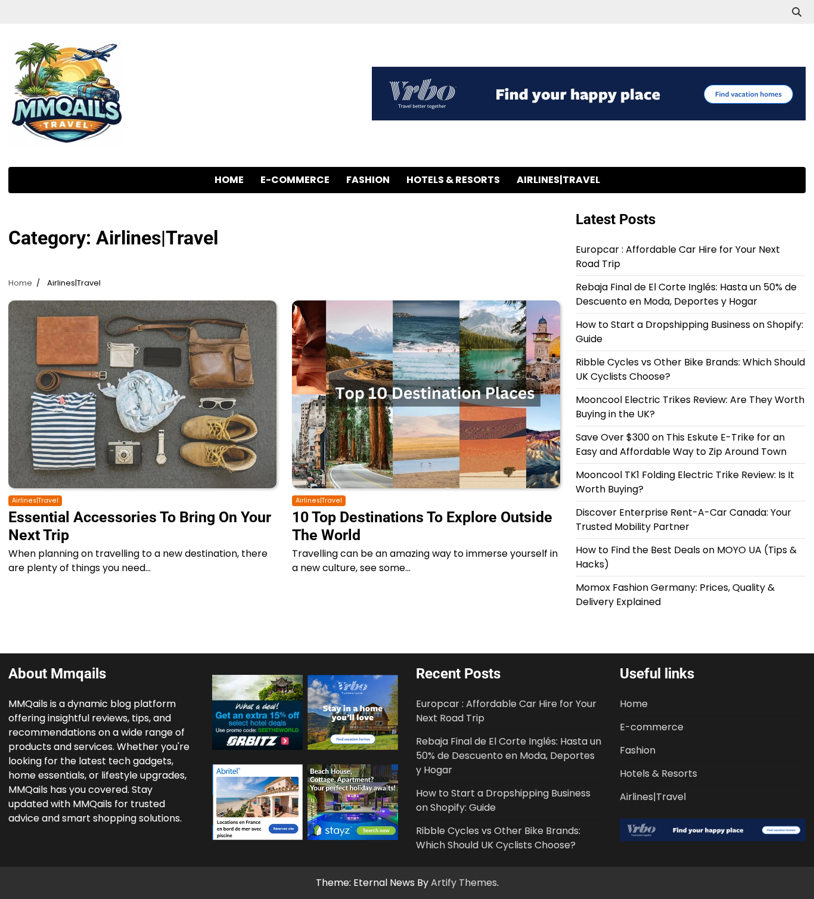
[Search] (797, 12)
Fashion (368, 180)
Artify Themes (464, 882)
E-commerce (295, 180)
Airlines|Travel (558, 180)
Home (229, 180)
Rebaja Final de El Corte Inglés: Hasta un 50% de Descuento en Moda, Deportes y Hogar (686, 294)
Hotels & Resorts (453, 180)
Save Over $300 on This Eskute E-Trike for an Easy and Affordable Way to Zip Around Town (681, 444)
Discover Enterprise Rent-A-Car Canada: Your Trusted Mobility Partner (683, 520)
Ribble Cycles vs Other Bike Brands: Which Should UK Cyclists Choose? (498, 838)
